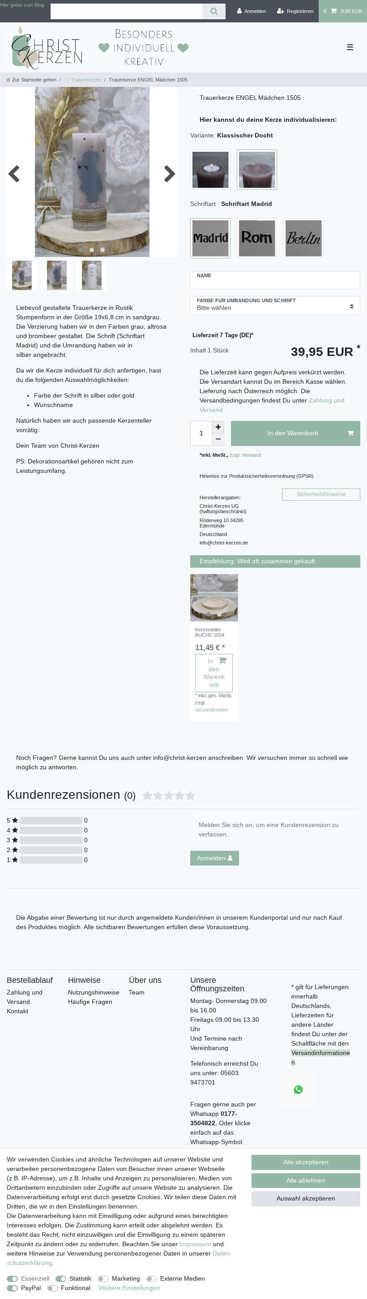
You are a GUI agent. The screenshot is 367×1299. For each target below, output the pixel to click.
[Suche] (213, 11)
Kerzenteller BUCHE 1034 (209, 632)
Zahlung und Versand (25, 997)
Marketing (126, 1278)
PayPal (31, 1287)
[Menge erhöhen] (218, 427)
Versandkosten (211, 709)
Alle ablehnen (305, 1180)
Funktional (75, 1287)
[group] (214, 598)
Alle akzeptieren (306, 1162)
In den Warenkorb (293, 433)
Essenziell (35, 1278)
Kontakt (17, 1011)
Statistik (80, 1278)
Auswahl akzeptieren (306, 1198)
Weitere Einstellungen (129, 1287)
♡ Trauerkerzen (82, 79)
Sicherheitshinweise (321, 494)
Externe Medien (182, 1278)
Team (137, 992)
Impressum (195, 1244)
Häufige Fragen (90, 1001)
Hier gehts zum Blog (22, 5)
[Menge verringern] (218, 439)
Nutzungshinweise (93, 992)
